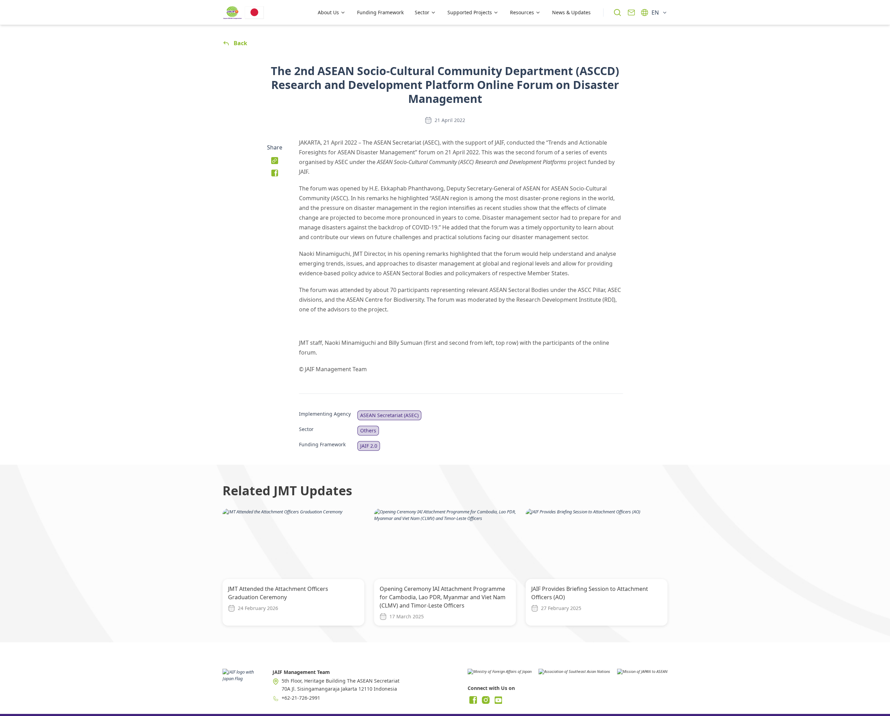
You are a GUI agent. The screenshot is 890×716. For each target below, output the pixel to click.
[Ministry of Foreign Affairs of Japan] (500, 674)
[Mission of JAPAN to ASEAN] (642, 674)
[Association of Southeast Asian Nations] (574, 674)
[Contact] (631, 12)
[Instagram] (485, 700)
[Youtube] (498, 700)
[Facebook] (473, 700)
